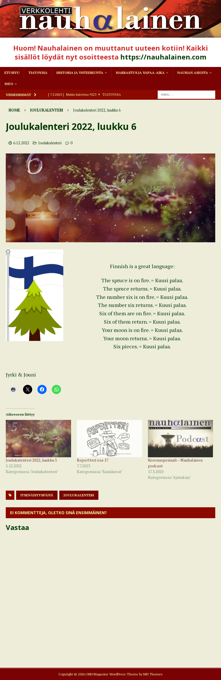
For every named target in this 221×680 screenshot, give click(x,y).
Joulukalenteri (50, 142)
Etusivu (12, 72)
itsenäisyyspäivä (36, 495)
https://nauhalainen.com (163, 57)
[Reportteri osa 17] (109, 438)
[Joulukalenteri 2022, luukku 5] (38, 438)
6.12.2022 (21, 142)
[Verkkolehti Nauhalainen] (110, 34)
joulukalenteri (79, 495)
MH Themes (153, 674)
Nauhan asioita (192, 72)
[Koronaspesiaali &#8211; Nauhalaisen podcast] (180, 438)
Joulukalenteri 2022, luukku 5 (31, 460)
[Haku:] (186, 94)
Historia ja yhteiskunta (79, 72)
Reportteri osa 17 (92, 460)
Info (9, 84)
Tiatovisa (37, 72)
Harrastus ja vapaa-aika (140, 72)
